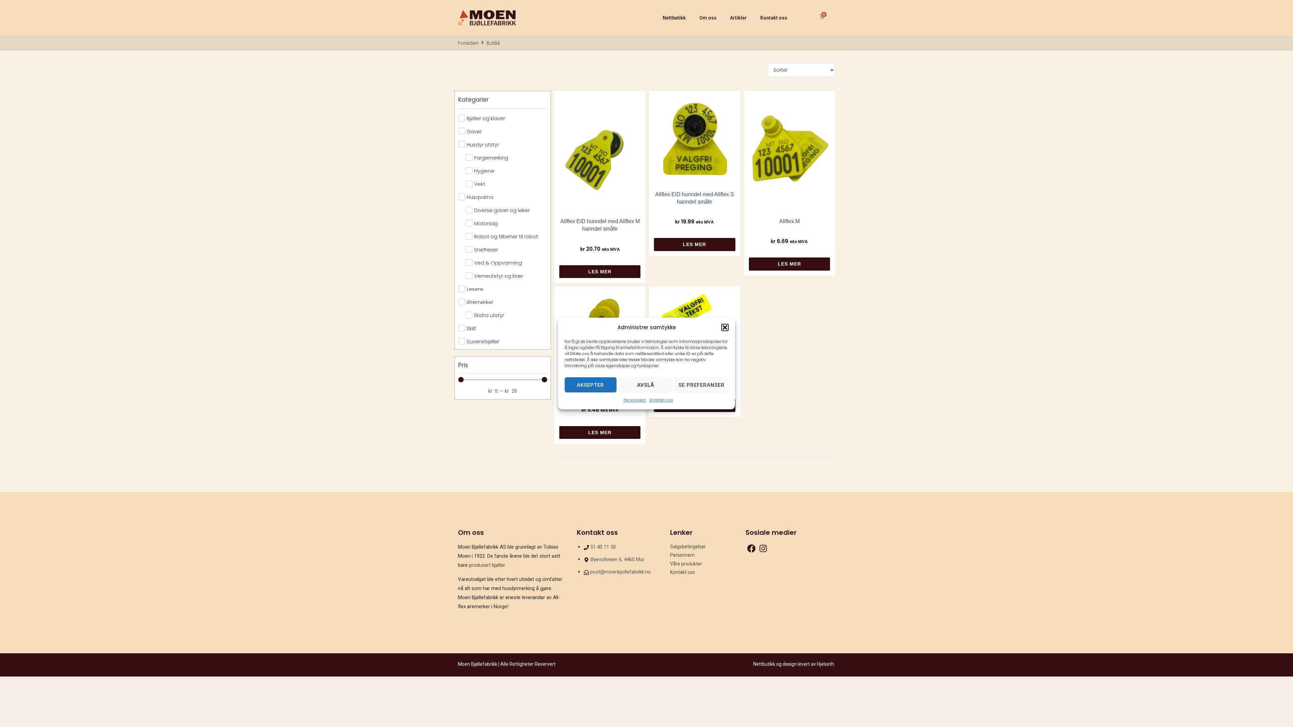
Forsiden (468, 43)
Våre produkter (686, 563)
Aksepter (590, 385)
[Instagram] (763, 548)
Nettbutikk (674, 18)
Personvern (635, 400)
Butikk (493, 43)
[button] (725, 327)
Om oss (708, 18)
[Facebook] (751, 548)
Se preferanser (701, 385)
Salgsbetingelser (688, 546)
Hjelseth (825, 664)
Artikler (738, 18)
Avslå (645, 385)
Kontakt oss (661, 400)
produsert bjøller (487, 565)
